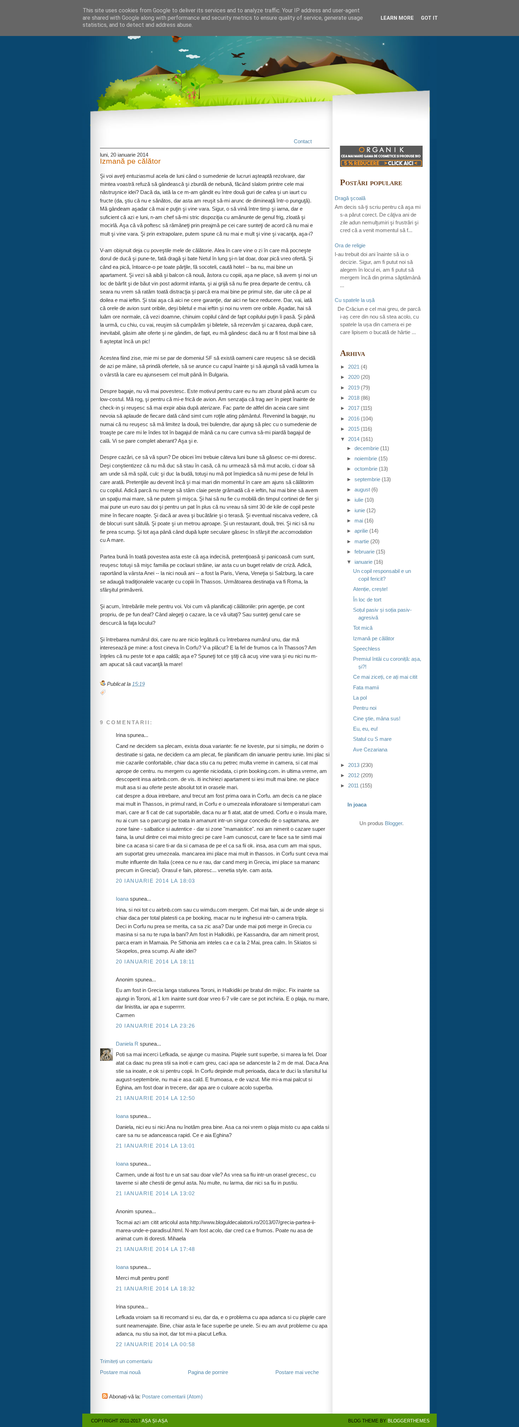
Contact (303, 141)
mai (358, 521)
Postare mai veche (297, 1372)
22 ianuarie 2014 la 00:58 (155, 1344)
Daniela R (127, 1044)
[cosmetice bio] (381, 165)
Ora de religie (350, 245)
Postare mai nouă (120, 1372)
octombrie (365, 469)
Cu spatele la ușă (355, 300)
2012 (353, 775)
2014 (353, 439)
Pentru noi (364, 708)
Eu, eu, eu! (365, 729)
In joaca (356, 805)
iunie (359, 510)
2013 (353, 765)
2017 (353, 408)
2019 (353, 388)
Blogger (393, 823)
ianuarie (363, 562)
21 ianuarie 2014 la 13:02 (155, 1193)
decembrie (366, 448)
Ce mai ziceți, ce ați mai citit (385, 677)
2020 (353, 377)
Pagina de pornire (208, 1372)
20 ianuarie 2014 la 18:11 (155, 962)
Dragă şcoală (350, 198)
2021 (353, 367)
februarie (364, 552)
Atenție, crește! (370, 589)
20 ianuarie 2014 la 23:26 (155, 1026)
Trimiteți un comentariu (126, 1361)
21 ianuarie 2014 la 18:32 (155, 1289)
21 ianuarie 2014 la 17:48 (155, 1249)
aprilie (361, 531)
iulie (358, 500)
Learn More (397, 18)
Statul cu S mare (372, 739)
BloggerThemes (409, 1420)
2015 (353, 429)
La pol (360, 698)
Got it (429, 18)
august (362, 489)
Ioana (122, 899)
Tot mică (362, 628)
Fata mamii (366, 687)
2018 (353, 398)
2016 (353, 419)
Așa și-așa (155, 1420)
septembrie (367, 479)
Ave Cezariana (370, 749)
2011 (353, 785)
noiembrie (365, 458)
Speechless (366, 649)
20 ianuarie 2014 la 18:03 (155, 881)
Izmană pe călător (130, 161)
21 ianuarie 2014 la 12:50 (155, 1098)
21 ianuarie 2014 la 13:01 (155, 1146)
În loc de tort (367, 600)
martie (361, 541)
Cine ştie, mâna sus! (376, 718)
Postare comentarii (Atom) (172, 1396)
